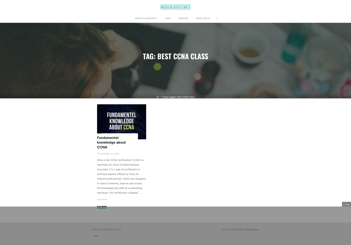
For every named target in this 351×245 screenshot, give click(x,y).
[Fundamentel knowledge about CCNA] (121, 121)
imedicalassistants (175, 7)
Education (102, 199)
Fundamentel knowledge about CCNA (111, 142)
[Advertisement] (175, 226)
